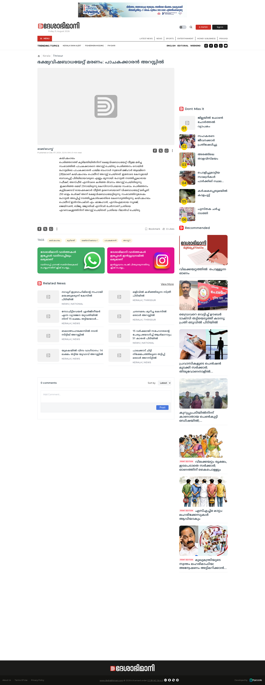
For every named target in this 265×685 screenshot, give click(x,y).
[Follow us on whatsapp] (221, 46)
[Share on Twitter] (161, 151)
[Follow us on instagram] (206, 46)
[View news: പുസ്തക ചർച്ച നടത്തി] (187, 214)
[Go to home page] (58, 25)
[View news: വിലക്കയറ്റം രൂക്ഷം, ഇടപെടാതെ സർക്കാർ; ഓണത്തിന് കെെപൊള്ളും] (203, 442)
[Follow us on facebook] (211, 46)
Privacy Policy (37, 680)
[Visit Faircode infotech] (256, 680)
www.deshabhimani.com (111, 680)
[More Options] (172, 151)
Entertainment (185, 38)
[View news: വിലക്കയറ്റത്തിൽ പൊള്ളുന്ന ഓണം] (203, 250)
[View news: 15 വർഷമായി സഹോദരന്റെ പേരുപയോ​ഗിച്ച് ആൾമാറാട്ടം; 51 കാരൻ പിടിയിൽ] (119, 335)
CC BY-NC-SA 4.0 (155, 680)
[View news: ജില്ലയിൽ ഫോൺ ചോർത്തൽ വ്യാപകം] (187, 123)
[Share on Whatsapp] (167, 151)
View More (167, 284)
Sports (170, 38)
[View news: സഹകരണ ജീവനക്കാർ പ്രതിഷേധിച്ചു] (187, 141)
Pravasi (223, 38)
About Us (6, 680)
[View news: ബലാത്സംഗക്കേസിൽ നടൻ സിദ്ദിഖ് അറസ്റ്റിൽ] (48, 335)
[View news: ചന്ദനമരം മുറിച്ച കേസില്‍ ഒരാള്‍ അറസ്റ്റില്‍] (119, 316)
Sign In (220, 27)
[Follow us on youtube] (226, 46)
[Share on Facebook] (155, 151)
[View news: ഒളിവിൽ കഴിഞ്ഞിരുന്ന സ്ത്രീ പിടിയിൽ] (119, 296)
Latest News (146, 38)
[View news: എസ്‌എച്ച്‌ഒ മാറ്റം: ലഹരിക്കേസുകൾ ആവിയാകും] (203, 491)
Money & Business (206, 38)
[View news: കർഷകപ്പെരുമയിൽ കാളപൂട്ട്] (187, 196)
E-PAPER (203, 27)
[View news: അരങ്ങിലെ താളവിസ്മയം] (187, 159)
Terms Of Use (21, 680)
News (159, 38)
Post (162, 407)
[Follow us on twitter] (216, 46)
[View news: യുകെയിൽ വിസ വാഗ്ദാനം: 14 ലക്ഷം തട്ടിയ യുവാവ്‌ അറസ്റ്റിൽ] (48, 355)
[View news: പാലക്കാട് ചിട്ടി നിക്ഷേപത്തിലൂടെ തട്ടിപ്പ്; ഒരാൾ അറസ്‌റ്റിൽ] (119, 355)
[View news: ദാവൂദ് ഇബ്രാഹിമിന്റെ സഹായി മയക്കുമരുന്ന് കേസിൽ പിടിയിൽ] (48, 296)
